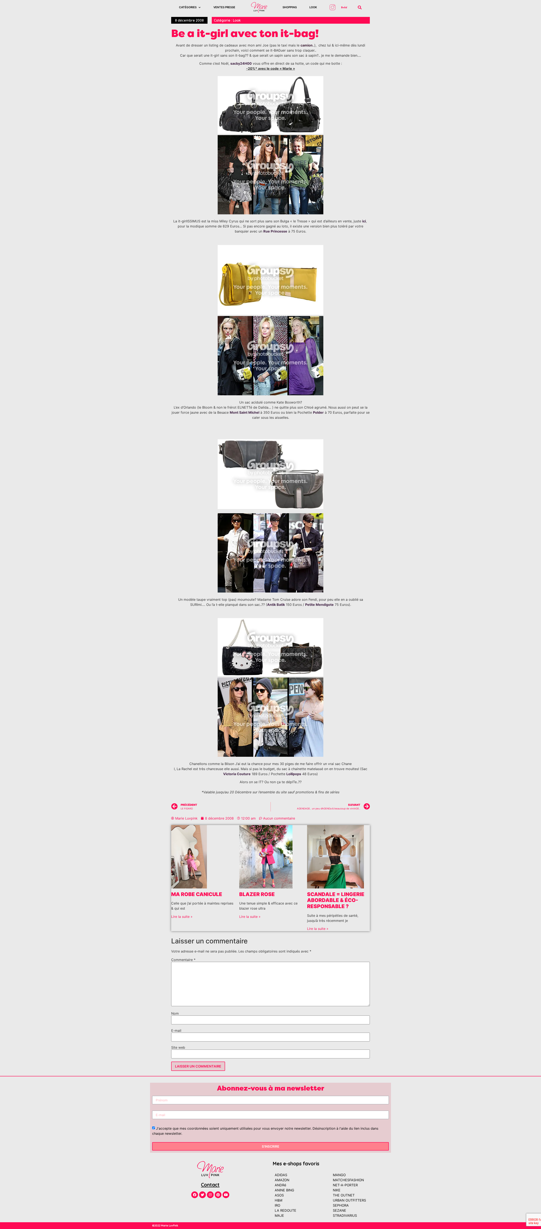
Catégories (188, 7)
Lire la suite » (182, 916)
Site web (178, 1047)
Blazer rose (257, 894)
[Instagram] (210, 1194)
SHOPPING (290, 7)
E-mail (176, 1030)
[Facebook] (194, 1194)
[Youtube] (226, 1194)
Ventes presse (224, 7)
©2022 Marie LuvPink (165, 1225)
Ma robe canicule (196, 894)
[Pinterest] (218, 1194)
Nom (175, 1013)
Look (313, 7)
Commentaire (183, 959)
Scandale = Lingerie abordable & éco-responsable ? (335, 900)
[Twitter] (202, 1194)
